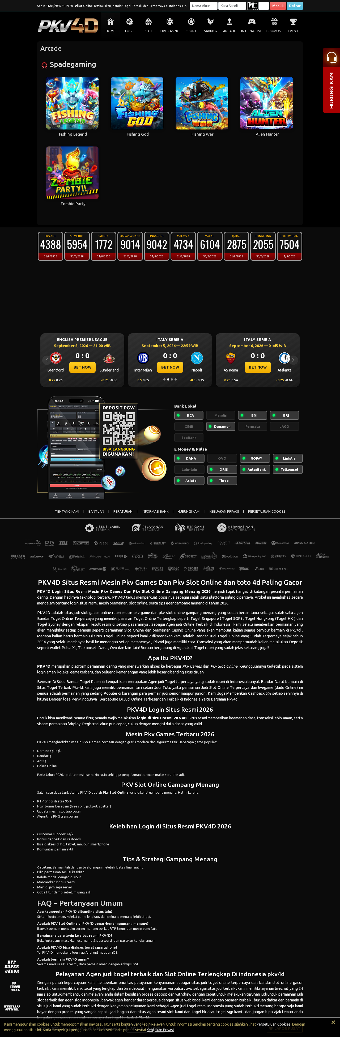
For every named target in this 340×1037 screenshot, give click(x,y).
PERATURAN (123, 511)
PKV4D (43, 591)
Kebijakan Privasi (160, 1030)
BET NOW (82, 367)
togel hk (199, 1011)
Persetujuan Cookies (274, 1024)
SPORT (191, 31)
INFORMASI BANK (155, 511)
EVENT (293, 31)
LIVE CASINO (170, 31)
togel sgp (224, 1011)
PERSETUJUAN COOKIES (266, 511)
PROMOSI (274, 31)
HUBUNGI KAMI (189, 511)
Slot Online (219, 687)
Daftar (295, 6)
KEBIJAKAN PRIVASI (224, 511)
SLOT (149, 31)
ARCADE (229, 31)
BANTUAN (96, 511)
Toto (167, 687)
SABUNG (210, 31)
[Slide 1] (164, 379)
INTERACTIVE (251, 31)
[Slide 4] (176, 379)
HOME (110, 31)
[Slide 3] (172, 379)
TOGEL (129, 31)
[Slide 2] (168, 379)
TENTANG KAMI (67, 511)
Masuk (278, 6)
